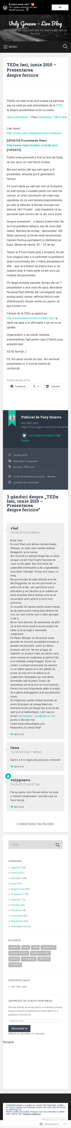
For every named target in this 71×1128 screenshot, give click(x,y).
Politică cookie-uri (32, 1114)
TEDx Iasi (29, 466)
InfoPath (14, 959)
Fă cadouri (60, 8)
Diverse (15, 872)
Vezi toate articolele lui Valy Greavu (41, 438)
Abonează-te (19, 1028)
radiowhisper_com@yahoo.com (36, 716)
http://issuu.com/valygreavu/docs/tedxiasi (34, 133)
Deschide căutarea (65, 46)
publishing (44, 117)
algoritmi (16, 867)
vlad (14, 528)
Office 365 (44, 959)
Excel (14, 883)
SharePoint (17, 921)
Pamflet (15, 904)
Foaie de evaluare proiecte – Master (34, 476)
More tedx (60, 117)
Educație (18, 461)
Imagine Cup (17, 888)
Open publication (17, 117)
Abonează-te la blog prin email (30, 1000)
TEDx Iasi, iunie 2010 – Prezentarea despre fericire (31, 70)
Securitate (16, 915)
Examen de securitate (26, 482)
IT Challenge (29, 959)
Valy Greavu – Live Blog (35, 23)
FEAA (35, 947)
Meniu (13, 47)
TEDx (59, 105)
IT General (16, 894)
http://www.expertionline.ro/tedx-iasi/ (31, 318)
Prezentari (31, 461)
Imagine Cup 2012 (40, 953)
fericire (17, 466)
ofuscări (15, 899)
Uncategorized (19, 926)
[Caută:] (35, 844)
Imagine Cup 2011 (18, 953)
